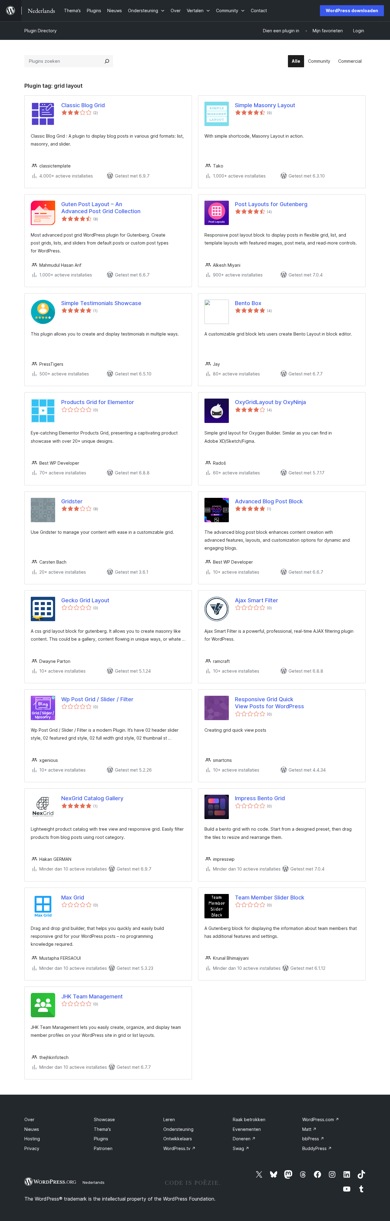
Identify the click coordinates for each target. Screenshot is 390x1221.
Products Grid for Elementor (97, 402)
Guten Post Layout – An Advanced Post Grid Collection (100, 207)
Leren (169, 1119)
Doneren (244, 1138)
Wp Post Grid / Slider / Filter (97, 699)
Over (29, 1119)
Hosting (32, 1138)
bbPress (313, 1138)
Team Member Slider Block (269, 897)
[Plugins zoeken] (107, 61)
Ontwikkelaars (177, 1138)
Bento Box (248, 303)
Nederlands (94, 1182)
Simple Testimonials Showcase (101, 303)
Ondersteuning (178, 1129)
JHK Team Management (92, 996)
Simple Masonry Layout (265, 105)
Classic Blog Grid (83, 105)
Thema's (102, 1129)
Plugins (101, 1138)
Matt (309, 1129)
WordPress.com (320, 1119)
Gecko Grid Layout (85, 600)
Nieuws (31, 1129)
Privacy (31, 1148)
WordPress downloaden (352, 10)
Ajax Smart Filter (256, 600)
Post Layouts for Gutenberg (271, 204)
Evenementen (247, 1129)
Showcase (104, 1119)
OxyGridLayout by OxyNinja (270, 402)
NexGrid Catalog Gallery (92, 798)
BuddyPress (317, 1148)
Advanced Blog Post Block (269, 501)
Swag (241, 1148)
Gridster (72, 501)
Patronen (103, 1148)
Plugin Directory (40, 30)
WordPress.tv (179, 1148)
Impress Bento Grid (260, 798)
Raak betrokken (249, 1119)
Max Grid (72, 897)
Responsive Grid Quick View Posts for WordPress (269, 702)
